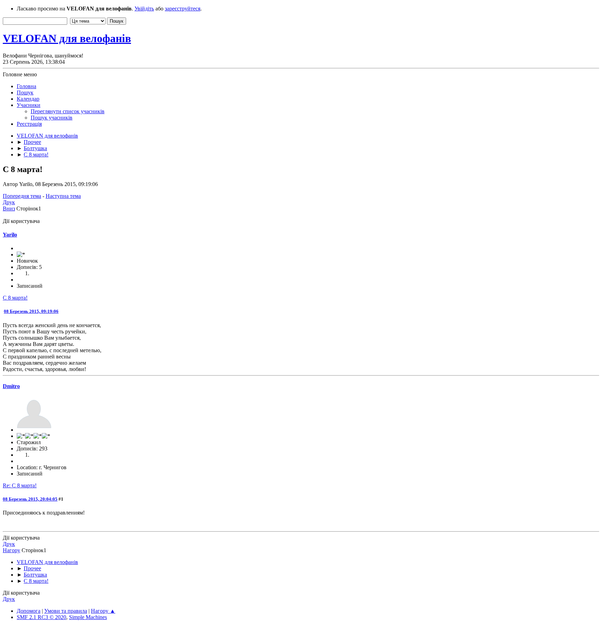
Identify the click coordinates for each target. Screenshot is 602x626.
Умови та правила (65, 611)
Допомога (28, 611)
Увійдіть (144, 8)
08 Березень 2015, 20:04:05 (30, 499)
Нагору (11, 550)
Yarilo (10, 235)
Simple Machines (88, 617)
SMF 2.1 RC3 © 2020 (41, 617)
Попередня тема (22, 196)
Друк (9, 202)
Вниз (9, 208)
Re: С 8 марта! (20, 485)
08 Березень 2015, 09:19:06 (31, 311)
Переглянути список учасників (68, 111)
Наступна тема (63, 196)
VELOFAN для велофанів (67, 38)
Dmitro (11, 386)
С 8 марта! (15, 298)
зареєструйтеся (182, 8)
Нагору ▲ (103, 611)
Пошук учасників (51, 118)
